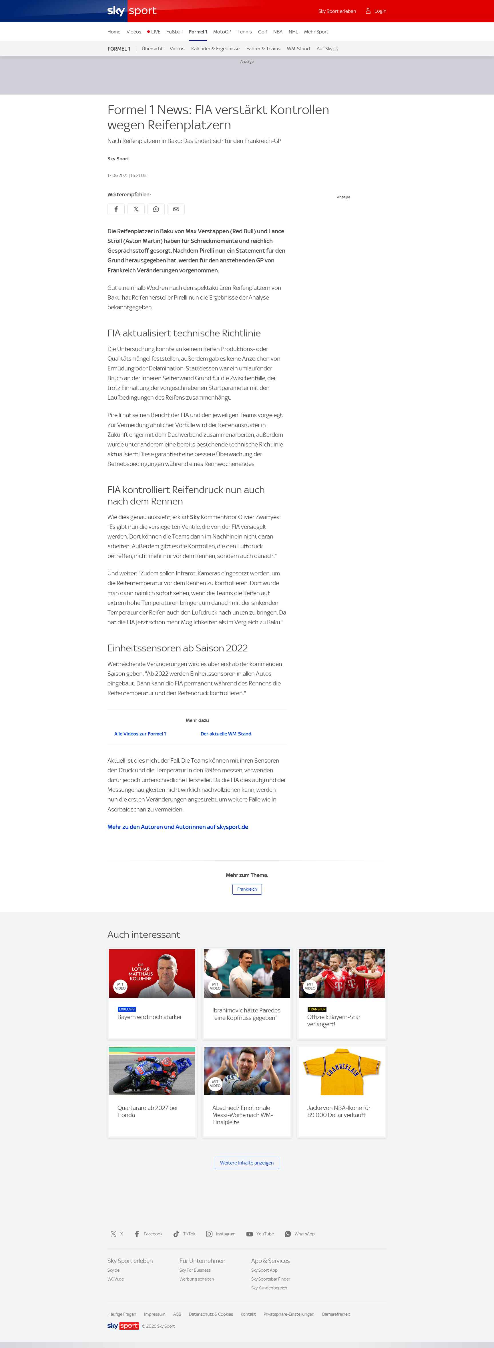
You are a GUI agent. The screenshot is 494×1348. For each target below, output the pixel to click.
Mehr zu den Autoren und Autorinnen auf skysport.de (177, 826)
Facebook (153, 1234)
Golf (262, 32)
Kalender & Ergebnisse (215, 48)
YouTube (265, 1234)
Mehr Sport (316, 32)
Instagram (226, 1234)
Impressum (155, 1314)
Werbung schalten (197, 1279)
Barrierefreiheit (336, 1314)
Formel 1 (198, 32)
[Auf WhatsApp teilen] (156, 209)
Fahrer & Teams (263, 48)
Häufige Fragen (121, 1314)
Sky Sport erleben (337, 11)
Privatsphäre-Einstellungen (289, 1314)
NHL (293, 32)
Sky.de (113, 1270)
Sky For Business (195, 1270)
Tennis (245, 32)
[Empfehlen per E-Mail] (176, 209)
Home (113, 32)
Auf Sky (324, 48)
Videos (134, 32)
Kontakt (248, 1314)
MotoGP (222, 32)
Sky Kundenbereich (269, 1288)
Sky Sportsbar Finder (270, 1279)
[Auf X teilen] (136, 209)
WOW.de (115, 1279)
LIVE (155, 32)
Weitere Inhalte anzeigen (247, 1163)
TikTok (189, 1234)
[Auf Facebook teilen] (116, 209)
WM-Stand (298, 48)
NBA (277, 32)
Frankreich (247, 889)
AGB (177, 1314)
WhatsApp (305, 1234)
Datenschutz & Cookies (211, 1314)
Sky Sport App (264, 1270)
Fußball (174, 32)
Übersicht (152, 48)
